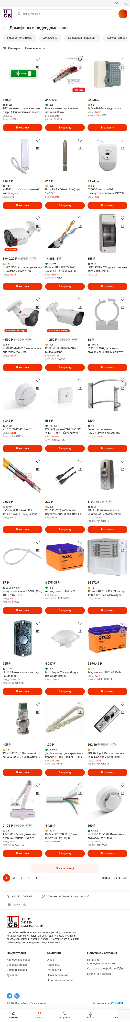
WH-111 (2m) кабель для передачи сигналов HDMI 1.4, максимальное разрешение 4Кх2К (63, 512)
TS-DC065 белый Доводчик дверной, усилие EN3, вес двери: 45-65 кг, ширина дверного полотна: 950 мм (20, 836)
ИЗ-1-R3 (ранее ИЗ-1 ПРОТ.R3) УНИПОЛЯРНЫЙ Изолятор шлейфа (63, 431)
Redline (13, 275)
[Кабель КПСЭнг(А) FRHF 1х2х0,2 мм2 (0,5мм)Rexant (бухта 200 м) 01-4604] (22, 476)
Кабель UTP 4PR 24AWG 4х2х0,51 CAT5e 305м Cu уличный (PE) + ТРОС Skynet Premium (63, 269)
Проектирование (57, 975)
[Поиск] (19, 14)
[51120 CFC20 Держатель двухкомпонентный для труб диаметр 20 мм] (107, 314)
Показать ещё (65, 868)
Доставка (13, 975)
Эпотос (55, 680)
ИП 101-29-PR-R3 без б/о (18, 429)
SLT (11, 116)
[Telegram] (9, 996)
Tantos (97, 518)
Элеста (97, 599)
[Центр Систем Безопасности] (7, 13)
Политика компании (60, 980)
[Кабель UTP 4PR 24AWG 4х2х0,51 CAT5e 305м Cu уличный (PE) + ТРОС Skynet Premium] (65, 233)
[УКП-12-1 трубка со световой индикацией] (22, 155)
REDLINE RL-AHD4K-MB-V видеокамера (60, 350)
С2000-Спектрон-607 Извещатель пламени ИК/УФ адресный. (106, 191)
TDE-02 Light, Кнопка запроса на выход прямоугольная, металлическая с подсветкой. (106, 755)
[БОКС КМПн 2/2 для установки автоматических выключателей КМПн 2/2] (107, 233)
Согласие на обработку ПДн (105, 968)
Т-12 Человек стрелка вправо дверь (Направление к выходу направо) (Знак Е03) (22, 110)
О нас (50, 959)
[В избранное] (37, 59)
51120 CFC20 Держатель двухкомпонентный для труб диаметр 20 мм (106, 350)
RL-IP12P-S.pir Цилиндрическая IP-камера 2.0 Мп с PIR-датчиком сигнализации (22, 269)
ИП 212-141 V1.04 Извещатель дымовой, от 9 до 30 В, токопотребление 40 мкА (106, 836)
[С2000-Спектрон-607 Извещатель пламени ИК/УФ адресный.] (107, 155)
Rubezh (97, 112)
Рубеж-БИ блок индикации (104, 108)
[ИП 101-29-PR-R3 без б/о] (22, 395)
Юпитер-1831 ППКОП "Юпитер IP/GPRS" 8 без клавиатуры (106, 593)
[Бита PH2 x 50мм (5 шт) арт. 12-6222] (65, 155)
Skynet (55, 275)
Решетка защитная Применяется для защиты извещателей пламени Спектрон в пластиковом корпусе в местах (104, 431)
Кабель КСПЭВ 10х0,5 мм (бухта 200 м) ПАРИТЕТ (61, 836)
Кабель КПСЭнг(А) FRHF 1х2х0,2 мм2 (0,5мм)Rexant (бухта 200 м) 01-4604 (20, 512)
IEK (96, 275)
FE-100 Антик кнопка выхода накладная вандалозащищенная (21, 674)
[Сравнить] (37, 67)
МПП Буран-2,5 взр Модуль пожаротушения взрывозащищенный (62, 674)
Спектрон (99, 436)
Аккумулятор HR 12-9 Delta (105, 672)
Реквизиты (54, 969)
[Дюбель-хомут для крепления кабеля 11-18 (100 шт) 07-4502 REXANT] (65, 719)
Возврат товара (17, 969)
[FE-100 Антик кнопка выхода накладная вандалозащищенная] (22, 638)
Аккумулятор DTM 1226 (60, 591)
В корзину (22, 127)
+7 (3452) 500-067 (22, 896)
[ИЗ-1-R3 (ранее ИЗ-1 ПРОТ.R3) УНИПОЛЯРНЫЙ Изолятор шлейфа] (65, 395)
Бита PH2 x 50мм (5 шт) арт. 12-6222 (63, 191)
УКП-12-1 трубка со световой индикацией (21, 191)
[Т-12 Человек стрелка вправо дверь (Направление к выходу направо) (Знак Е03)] (22, 74)
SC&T (54, 518)
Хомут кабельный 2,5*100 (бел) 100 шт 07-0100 (22, 593)
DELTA (55, 595)
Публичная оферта (99, 973)
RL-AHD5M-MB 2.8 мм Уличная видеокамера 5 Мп (22, 350)
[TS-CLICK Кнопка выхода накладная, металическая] (107, 476)
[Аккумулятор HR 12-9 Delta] (107, 638)
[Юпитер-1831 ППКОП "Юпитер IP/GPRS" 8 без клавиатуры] (107, 557)
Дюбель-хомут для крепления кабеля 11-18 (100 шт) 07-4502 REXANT (64, 755)
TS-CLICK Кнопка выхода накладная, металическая (104, 512)
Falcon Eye (15, 680)
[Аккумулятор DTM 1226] (65, 557)
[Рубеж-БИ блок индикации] (107, 74)
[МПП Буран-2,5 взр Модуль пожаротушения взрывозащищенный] (65, 638)
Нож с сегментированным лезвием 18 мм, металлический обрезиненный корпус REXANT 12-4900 (64, 110)
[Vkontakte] (17, 996)
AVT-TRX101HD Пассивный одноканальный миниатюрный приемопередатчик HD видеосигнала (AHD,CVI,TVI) (22, 755)
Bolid (96, 197)
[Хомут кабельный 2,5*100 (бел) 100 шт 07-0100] (22, 557)
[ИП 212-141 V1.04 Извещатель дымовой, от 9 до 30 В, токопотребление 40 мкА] (107, 800)
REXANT (56, 116)
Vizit (12, 197)
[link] (5, 28)
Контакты (53, 964)
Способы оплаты (17, 964)
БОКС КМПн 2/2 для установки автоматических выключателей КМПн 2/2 (107, 269)
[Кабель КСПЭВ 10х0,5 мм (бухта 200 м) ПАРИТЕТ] (65, 800)
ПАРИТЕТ (56, 841)
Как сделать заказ (18, 959)
